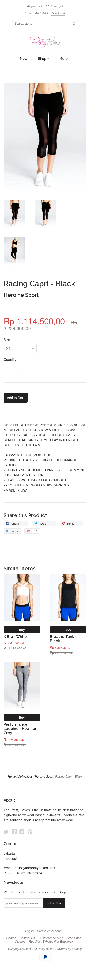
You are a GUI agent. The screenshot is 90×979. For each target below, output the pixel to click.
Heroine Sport (21, 295)
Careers (20, 941)
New (24, 59)
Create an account (49, 931)
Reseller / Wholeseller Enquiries (51, 941)
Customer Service (50, 938)
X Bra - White (15, 637)
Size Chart (74, 938)
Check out (58, 13)
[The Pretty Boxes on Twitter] (6, 831)
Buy (22, 629)
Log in (29, 931)
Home (12, 776)
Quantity (10, 359)
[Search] (74, 23)
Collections (25, 776)
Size (7, 339)
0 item (36, 13)
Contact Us (27, 938)
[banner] (45, 42)
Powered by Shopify (68, 949)
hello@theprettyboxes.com (35, 867)
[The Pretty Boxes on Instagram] (22, 831)
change (57, 6)
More (63, 59)
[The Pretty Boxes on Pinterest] (30, 831)
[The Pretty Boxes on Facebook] (14, 831)
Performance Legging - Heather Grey (20, 728)
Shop (42, 59)
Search (11, 938)
